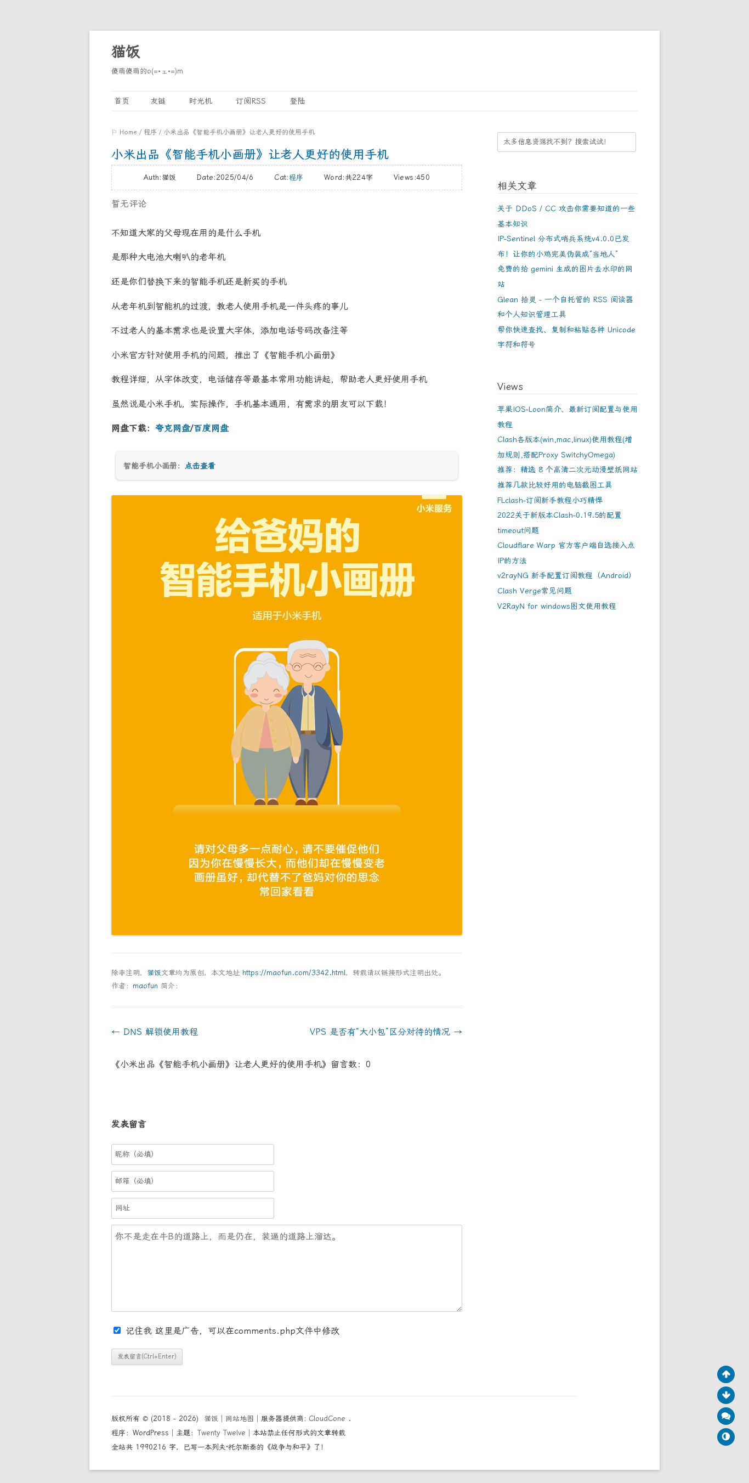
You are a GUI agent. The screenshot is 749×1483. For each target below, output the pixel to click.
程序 (150, 132)
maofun (145, 986)
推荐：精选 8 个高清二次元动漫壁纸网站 (567, 469)
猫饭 (125, 51)
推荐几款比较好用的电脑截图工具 (554, 484)
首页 (120, 101)
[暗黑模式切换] (726, 1437)
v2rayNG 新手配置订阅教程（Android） (566, 575)
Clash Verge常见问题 (534, 590)
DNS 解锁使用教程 (154, 1032)
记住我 (140, 1331)
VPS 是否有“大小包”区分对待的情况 (386, 1032)
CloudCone (328, 1418)
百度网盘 (211, 428)
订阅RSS (249, 101)
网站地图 (239, 1418)
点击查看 (200, 465)
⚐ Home (124, 132)
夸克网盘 (172, 428)
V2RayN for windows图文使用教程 (556, 606)
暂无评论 (128, 204)
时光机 (199, 101)
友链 (158, 101)
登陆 (296, 101)
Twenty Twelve (221, 1433)
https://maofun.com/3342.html (293, 973)
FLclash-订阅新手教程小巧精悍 (550, 500)
